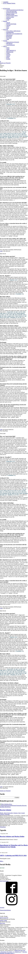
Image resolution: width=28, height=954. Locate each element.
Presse (7, 57)
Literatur (8, 25)
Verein (7, 49)
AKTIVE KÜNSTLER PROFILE (14, 10)
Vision (7, 47)
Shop (7, 28)
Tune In (8, 22)
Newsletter (9, 38)
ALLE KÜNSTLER (11, 11)
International (9, 35)
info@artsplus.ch (4, 881)
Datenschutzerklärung (5, 910)
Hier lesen (2, 923)
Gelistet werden (10, 17)
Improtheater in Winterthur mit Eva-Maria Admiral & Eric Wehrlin (14, 846)
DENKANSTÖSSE (11, 24)
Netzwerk (5, 29)
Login (7, 19)
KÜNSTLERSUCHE (11, 12)
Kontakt (8, 59)
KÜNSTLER (6, 8)
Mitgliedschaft (9, 52)
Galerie (8, 56)
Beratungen (9, 36)
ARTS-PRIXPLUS (11, 50)
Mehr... (2, 861)
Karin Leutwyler (4, 917)
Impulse (5, 21)
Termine (5, 40)
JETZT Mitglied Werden (9, 3)
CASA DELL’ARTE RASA (13, 31)
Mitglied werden (10, 14)
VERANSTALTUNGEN (12, 42)
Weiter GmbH (3, 920)
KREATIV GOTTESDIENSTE (14, 33)
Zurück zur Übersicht (5, 63)
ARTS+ (5, 46)
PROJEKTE (9, 43)
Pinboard (8, 18)
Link (1, 429)
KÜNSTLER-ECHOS (12, 15)
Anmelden (5, 2)
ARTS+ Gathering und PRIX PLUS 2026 (13, 855)
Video (7, 26)
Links (7, 39)
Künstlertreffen (10, 32)
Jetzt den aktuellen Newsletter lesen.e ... (13, 952)
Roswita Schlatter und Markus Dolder (12, 836)
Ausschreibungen (10, 45)
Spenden (8, 54)
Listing (8, 53)
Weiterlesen (3, 827)
